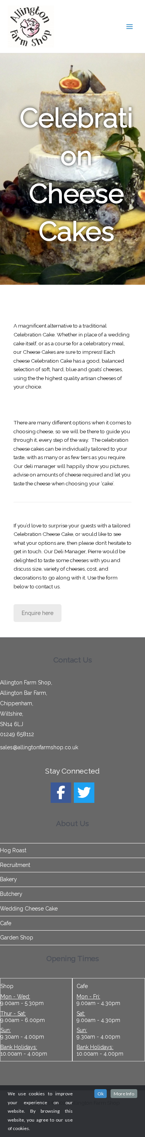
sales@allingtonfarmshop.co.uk (39, 747)
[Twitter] (84, 792)
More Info (124, 1093)
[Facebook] (61, 792)
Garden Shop (16, 937)
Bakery (8, 879)
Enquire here (37, 613)
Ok (100, 1093)
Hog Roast (13, 850)
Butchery (11, 894)
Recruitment (15, 865)
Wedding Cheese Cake (29, 909)
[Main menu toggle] (129, 26)
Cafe (5, 923)
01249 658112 (17, 734)
